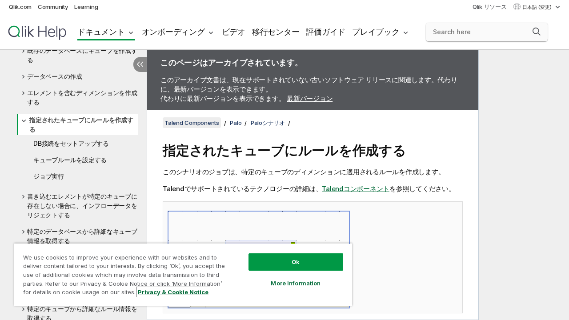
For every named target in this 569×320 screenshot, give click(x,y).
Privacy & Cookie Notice (173, 292)
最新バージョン (310, 98)
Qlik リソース (490, 6)
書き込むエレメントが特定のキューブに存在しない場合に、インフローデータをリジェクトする (82, 205)
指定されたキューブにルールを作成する (81, 124)
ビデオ (233, 31)
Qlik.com (20, 6)
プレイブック (376, 31)
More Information (296, 283)
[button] (536, 31)
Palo (235, 122)
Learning (86, 6)
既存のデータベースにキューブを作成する (82, 55)
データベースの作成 (54, 76)
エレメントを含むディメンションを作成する (82, 97)
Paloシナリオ (268, 122)
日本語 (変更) (537, 7)
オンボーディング (173, 31)
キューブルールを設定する (70, 160)
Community (53, 6)
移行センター (276, 31)
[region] (183, 274)
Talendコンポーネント (355, 188)
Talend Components (191, 122)
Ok (296, 261)
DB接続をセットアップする (71, 143)
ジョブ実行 (48, 176)
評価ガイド (325, 31)
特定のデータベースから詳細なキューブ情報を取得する (82, 236)
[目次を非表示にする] (140, 64)
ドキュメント (101, 31)
